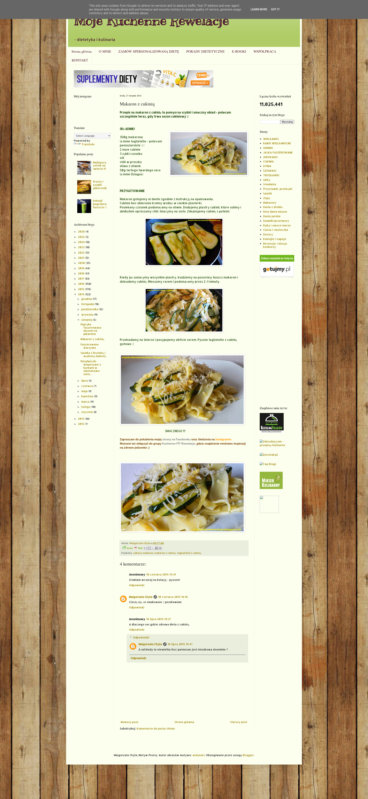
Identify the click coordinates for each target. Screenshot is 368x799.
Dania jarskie (272, 216)
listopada (88, 304)
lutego (86, 406)
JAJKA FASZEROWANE (278, 152)
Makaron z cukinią (92, 339)
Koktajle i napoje (274, 239)
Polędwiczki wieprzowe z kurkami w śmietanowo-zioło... (90, 368)
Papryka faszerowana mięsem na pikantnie (90, 329)
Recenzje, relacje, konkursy (275, 245)
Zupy (266, 198)
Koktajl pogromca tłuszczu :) (100, 204)
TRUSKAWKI (271, 175)
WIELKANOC (271, 138)
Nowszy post (129, 722)
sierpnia (87, 319)
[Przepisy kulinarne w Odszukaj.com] (277, 445)
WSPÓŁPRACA (264, 51)
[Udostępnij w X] (153, 548)
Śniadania (269, 184)
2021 (81, 257)
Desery (268, 234)
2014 (81, 294)
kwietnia (87, 396)
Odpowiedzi (141, 637)
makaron (148, 552)
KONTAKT (80, 60)
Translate (88, 144)
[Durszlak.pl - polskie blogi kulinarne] (269, 454)
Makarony (269, 202)
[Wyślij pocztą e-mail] (146, 548)
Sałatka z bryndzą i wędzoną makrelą (93, 354)
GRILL (267, 179)
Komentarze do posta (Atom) (156, 728)
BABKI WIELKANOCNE (277, 143)
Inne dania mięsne (275, 211)
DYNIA (267, 166)
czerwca (87, 386)
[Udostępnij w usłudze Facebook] (157, 548)
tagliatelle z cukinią (189, 552)
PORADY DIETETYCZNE (205, 51)
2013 (81, 418)
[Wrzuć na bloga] (149, 548)
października (90, 309)
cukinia (137, 552)
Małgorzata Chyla (140, 596)
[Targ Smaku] (269, 511)
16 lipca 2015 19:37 (158, 619)
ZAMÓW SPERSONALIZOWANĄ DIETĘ (148, 51)
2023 (81, 247)
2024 (81, 242)
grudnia (87, 298)
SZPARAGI (269, 170)
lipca (85, 380)
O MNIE (105, 51)
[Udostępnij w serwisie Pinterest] (160, 548)
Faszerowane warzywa (89, 346)
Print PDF (135, 548)
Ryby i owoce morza (277, 225)
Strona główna (81, 51)
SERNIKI (268, 147)
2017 (81, 278)
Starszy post (238, 722)
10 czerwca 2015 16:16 (173, 596)
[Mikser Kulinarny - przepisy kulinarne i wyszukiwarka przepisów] (271, 488)
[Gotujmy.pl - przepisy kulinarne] (277, 276)
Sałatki (267, 193)
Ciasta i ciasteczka (275, 229)
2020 (82, 262)
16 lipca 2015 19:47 (180, 644)
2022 (81, 252)
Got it (275, 9)
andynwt (198, 755)
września (87, 314)
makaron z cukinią (165, 552)
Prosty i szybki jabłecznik (100, 185)
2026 (81, 231)
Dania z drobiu (273, 207)
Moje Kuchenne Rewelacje (151, 20)
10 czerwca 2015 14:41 (161, 574)
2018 (81, 273)
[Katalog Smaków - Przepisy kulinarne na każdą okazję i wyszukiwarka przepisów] (272, 431)
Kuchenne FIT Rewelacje (178, 443)
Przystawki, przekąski (277, 188)
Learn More (259, 9)
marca (85, 401)
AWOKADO (270, 157)
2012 (81, 423)
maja (84, 391)
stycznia (87, 412)
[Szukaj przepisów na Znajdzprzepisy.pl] (268, 464)
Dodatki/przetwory (276, 220)
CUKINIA (268, 161)
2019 (81, 268)
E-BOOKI (239, 51)
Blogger (248, 755)
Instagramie (223, 439)
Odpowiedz (137, 585)
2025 (81, 236)
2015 (81, 289)
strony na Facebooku (176, 439)
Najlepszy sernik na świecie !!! (99, 166)
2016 (81, 283)
